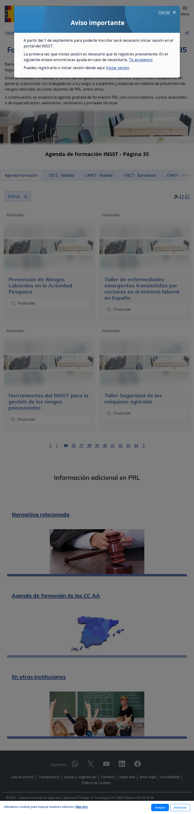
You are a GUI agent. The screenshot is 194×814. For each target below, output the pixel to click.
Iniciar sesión (117, 67)
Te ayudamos (141, 59)
